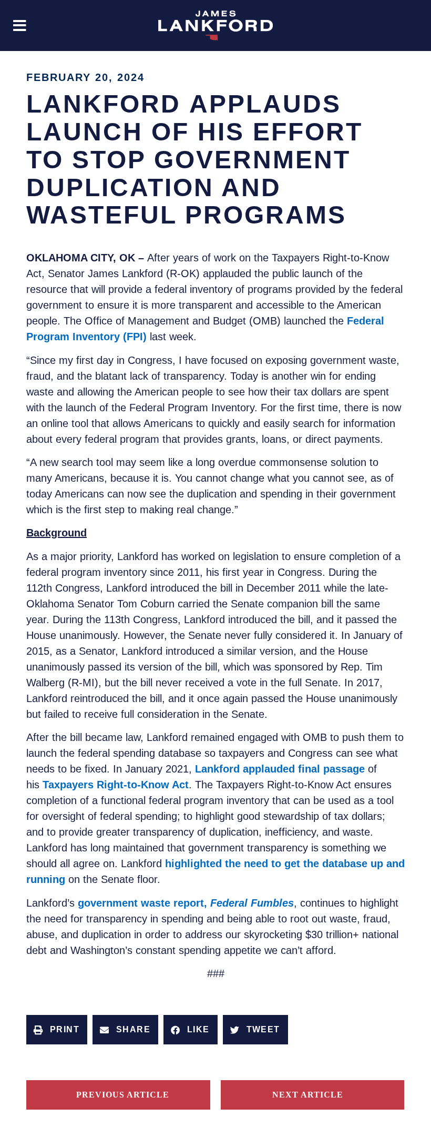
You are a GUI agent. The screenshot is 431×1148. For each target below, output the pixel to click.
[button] (20, 25)
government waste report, (186, 903)
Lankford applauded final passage (280, 769)
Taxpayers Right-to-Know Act (116, 784)
